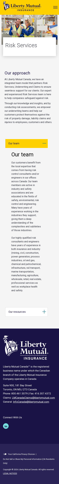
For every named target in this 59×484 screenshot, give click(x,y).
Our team (13, 143)
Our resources (17, 311)
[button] (55, 7)
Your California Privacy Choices (21, 454)
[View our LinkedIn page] (6, 426)
